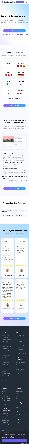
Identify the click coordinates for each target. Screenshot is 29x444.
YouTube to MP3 (5, 413)
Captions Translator (6, 369)
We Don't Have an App (21, 414)
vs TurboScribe (19, 391)
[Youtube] (18, 423)
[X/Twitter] (16, 422)
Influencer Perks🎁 (6, 398)
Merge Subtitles (19, 347)
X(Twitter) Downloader (21, 367)
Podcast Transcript (20, 345)
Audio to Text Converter (7, 350)
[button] (14, 2)
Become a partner (6, 400)
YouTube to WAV (6, 418)
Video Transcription (6, 348)
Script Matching (5, 344)
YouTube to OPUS (6, 425)
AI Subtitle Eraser (6, 373)
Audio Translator (6, 364)
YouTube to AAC (5, 420)
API (2, 385)
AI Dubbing (4, 360)
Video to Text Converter (7, 353)
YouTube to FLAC (6, 422)
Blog (3, 394)
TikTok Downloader (20, 365)
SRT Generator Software (21, 353)
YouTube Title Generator (21, 339)
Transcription (5, 337)
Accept (14, 440)
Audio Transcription (6, 346)
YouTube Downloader (21, 362)
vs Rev (17, 396)
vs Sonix (18, 398)
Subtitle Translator (6, 366)
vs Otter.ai (18, 394)
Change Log (5, 396)
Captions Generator (6, 339)
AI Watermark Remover (7, 376)
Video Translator (6, 362)
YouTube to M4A (6, 416)
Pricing (3, 391)
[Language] (14, 2)
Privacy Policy (11, 437)
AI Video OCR (5, 341)
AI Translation (5, 357)
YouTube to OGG (6, 427)
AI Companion (5, 380)
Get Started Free (20, 2)
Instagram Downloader (21, 373)
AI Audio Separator (6, 378)
